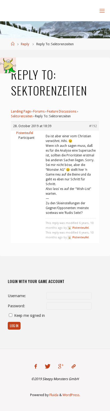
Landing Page (21, 111)
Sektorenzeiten (22, 116)
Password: (16, 306)
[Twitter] (48, 366)
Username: (17, 296)
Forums (39, 111)
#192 (93, 126)
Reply (25, 44)
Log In (14, 325)
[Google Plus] (61, 366)
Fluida (53, 395)
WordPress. (71, 395)
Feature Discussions (61, 111)
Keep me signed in (29, 315)
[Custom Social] (73, 366)
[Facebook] (35, 366)
